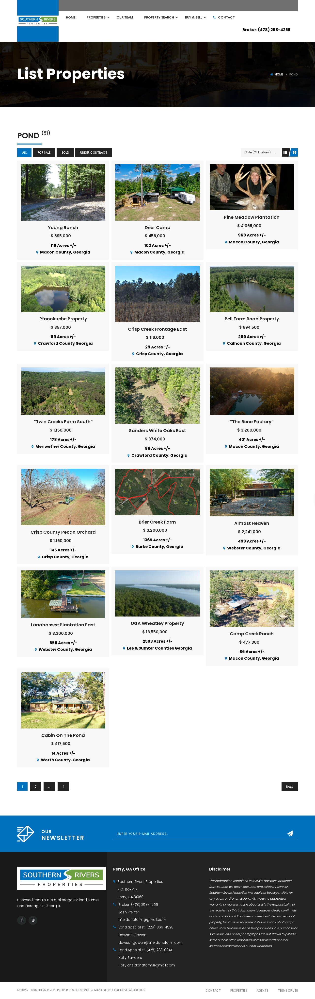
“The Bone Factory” (252, 421)
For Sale (44, 152)
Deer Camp (157, 227)
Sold (65, 152)
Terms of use (288, 990)
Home (279, 74)
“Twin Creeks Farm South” (63, 421)
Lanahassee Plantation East (63, 625)
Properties (238, 990)
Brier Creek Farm (157, 522)
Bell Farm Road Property (252, 319)
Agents (262, 990)
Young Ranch (63, 227)
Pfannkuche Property (63, 319)
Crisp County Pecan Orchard (63, 532)
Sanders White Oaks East (157, 430)
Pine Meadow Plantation (252, 217)
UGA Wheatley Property (157, 623)
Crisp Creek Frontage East (157, 329)
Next (289, 786)
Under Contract (93, 152)
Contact (213, 990)
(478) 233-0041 (159, 949)
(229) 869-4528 (159, 927)
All (24, 152)
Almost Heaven (251, 523)
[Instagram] (33, 920)
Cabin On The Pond (63, 735)
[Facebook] (21, 920)
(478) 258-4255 (144, 904)
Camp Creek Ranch (252, 634)
